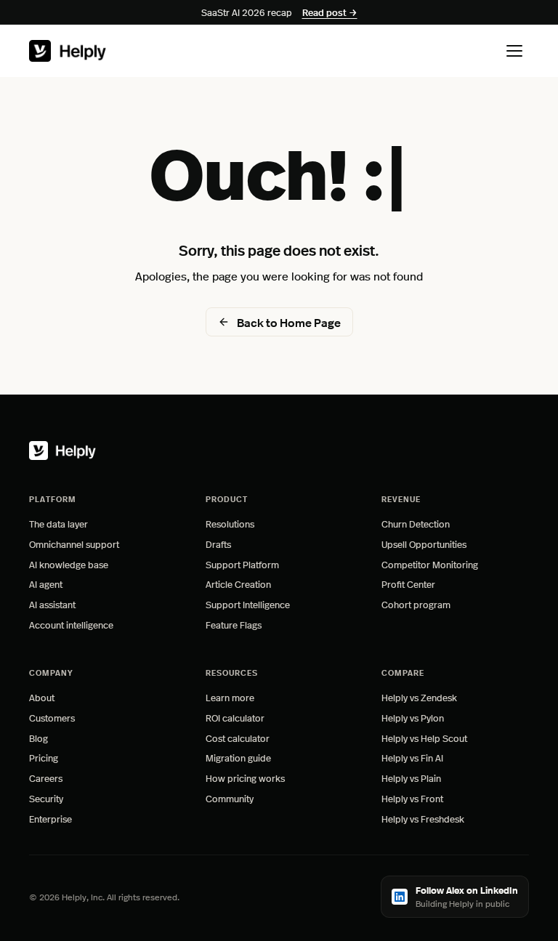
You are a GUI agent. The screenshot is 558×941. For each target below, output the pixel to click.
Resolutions (230, 523)
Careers (45, 778)
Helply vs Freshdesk (422, 818)
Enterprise (50, 818)
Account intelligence (71, 624)
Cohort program (415, 604)
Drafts (218, 544)
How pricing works (245, 778)
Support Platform (242, 564)
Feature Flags (234, 624)
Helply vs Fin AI (412, 757)
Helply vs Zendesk (419, 697)
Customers (52, 717)
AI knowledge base (68, 564)
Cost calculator (238, 738)
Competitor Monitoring (429, 564)
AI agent (45, 584)
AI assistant (52, 604)
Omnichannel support (74, 544)
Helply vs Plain (411, 778)
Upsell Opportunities (423, 544)
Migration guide (238, 757)
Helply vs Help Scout (424, 738)
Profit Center (408, 584)
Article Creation (238, 584)
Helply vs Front (412, 798)
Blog (38, 738)
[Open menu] (514, 50)
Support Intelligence (248, 604)
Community (230, 798)
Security (46, 798)
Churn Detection (415, 523)
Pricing (43, 757)
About (41, 697)
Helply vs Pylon (412, 717)
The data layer (58, 523)
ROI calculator (235, 717)
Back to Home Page (289, 322)
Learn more (273, 697)
